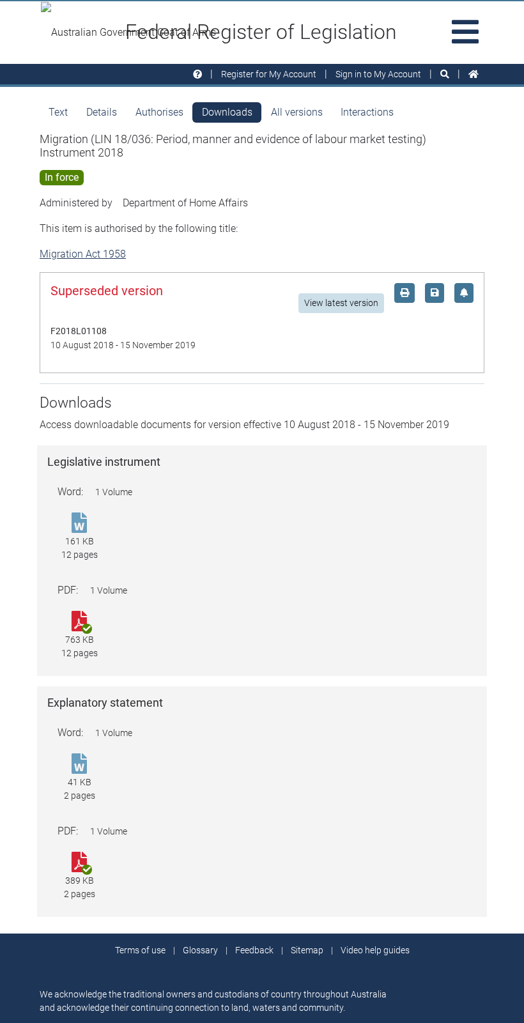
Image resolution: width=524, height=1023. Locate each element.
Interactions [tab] (367, 112)
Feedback (254, 950)
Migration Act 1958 (83, 254)
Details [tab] (101, 112)
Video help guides (375, 950)
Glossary (200, 950)
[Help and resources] (197, 74)
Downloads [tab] (227, 112)
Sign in (378, 74)
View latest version (341, 303)
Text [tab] (58, 112)
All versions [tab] (297, 112)
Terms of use (140, 950)
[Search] (445, 74)
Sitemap (307, 950)
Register (268, 74)
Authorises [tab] (159, 112)
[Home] (473, 74)
